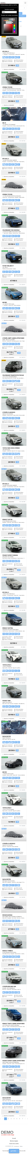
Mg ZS (19, 13)
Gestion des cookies (14, 1143)
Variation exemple (9, 9)
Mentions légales (14, 1141)
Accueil (14, 1138)
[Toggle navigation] (25, 2)
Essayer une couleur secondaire (9, 15)
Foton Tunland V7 (21, 16)
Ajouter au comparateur (9, 69)
